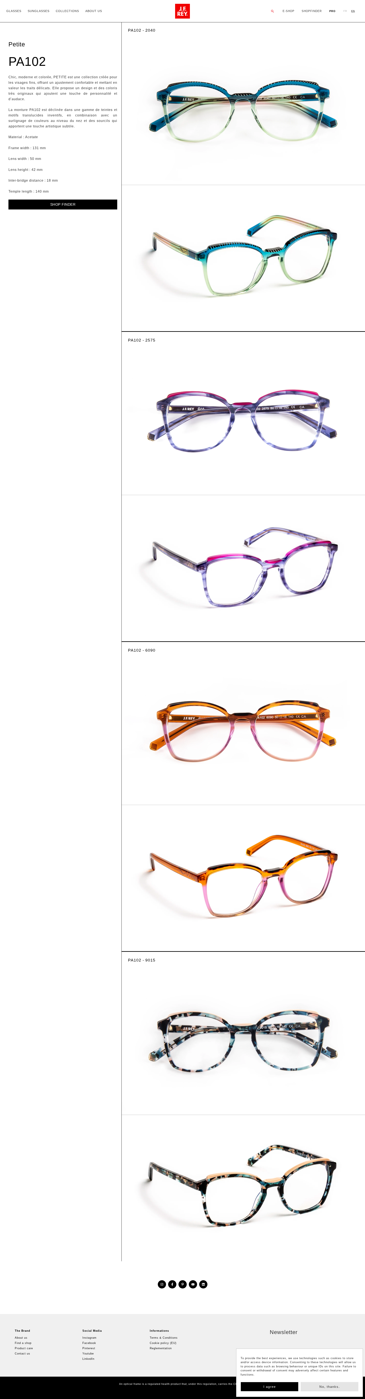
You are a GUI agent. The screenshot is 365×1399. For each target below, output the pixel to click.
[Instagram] (162, 1284)
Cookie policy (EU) (163, 1343)
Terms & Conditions (164, 1337)
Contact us (22, 1353)
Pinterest (88, 1348)
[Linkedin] (203, 1284)
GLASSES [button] (13, 11)
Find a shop (23, 1343)
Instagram (89, 1337)
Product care (24, 1348)
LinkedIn (88, 1358)
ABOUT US (93, 11)
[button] (273, 11)
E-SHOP (288, 11)
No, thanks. (329, 1386)
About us (21, 1337)
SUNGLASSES (38, 11)
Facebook (89, 1343)
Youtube (88, 1353)
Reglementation (161, 1348)
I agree (269, 1386)
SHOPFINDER (312, 11)
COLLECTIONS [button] (67, 11)
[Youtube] (193, 1284)
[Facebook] (172, 1284)
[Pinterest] (182, 1284)
